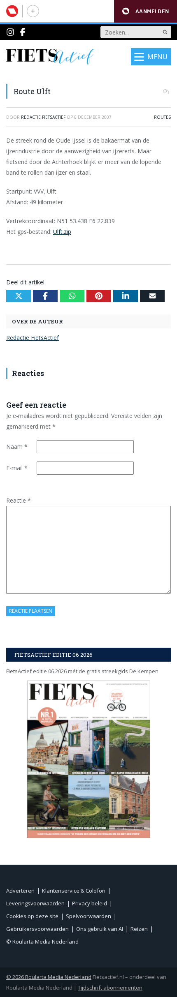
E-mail (17, 468)
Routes (162, 117)
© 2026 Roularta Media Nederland (48, 977)
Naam (17, 446)
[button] (145, 11)
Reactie (18, 500)
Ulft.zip (62, 231)
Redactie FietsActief (32, 338)
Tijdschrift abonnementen (110, 987)
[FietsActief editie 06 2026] (88, 759)
